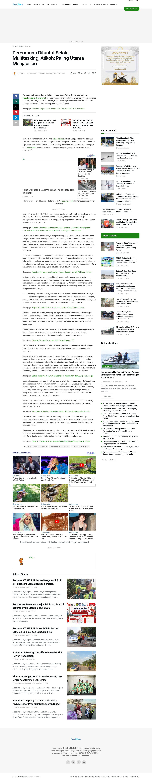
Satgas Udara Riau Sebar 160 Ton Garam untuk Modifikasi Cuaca (126, 273)
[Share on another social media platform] (16, 123)
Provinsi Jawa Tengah (80, 446)
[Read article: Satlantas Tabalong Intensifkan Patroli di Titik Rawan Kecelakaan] (81, 661)
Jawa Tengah (58, 139)
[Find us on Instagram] (79, 762)
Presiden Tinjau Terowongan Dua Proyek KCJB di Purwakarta (58, 109)
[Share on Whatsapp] (16, 101)
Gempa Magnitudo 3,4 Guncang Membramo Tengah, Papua (125, 183)
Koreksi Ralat (115, 776)
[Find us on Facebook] (68, 762)
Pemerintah (66, 4)
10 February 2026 (123, 148)
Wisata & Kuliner (99, 4)
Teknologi (85, 4)
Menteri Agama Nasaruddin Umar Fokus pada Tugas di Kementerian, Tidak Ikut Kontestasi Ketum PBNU (121, 423)
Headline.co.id (29, 98)
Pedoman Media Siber (93, 776)
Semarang (40, 98)
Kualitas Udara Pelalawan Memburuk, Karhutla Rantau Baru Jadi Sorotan (127, 301)
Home (29, 4)
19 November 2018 (110, 214)
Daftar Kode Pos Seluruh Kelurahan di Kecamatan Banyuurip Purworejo (62, 376)
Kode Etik (106, 776)
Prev (105, 460)
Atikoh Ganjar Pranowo (37, 446)
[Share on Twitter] (16, 107)
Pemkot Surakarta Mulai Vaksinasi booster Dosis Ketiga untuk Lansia (61, 441)
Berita (36, 4)
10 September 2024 (124, 204)
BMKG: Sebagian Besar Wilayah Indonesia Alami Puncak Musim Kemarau (126, 260)
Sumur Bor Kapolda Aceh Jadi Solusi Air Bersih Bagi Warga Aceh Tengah (127, 222)
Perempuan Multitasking (60, 446)
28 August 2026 (27, 707)
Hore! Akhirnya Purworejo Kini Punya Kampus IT (53, 340)
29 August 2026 (41, 130)
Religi (75, 4)
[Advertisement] (76, 24)
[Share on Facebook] (16, 96)
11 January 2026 (122, 227)
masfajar (106, 381)
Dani (16, 611)
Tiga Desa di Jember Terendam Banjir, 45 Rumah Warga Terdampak (61, 411)
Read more (108, 396)
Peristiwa (28, 46)
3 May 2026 (121, 176)
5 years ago (31, 73)
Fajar (21, 73)
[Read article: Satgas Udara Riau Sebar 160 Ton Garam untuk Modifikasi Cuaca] (107, 274)
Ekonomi (45, 4)
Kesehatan (55, 4)
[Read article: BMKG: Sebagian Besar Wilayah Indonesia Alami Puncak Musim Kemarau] (107, 261)
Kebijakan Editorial (76, 776)
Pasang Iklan (135, 776)
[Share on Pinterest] (16, 112)
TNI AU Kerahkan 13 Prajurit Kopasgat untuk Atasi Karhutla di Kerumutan (127, 329)
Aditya (17, 587)
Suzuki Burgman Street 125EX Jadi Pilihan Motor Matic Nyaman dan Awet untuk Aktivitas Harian (121, 416)
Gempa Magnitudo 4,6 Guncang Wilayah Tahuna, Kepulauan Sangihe (127, 155)
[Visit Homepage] (18, 4)
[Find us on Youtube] (84, 762)
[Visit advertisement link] (120, 65)
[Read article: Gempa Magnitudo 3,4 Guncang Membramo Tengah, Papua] (107, 185)
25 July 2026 (121, 161)
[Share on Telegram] (16, 117)
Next (112, 460)
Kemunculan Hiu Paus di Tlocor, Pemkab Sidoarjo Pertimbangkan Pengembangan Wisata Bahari (120, 375)
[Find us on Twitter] (73, 762)
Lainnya (113, 4)
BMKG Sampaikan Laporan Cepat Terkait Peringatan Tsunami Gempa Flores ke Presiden (119, 431)
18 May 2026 (121, 189)
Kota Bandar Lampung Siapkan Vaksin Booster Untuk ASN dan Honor (61, 272)
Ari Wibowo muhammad (23, 683)
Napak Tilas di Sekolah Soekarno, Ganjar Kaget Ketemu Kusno (58, 307)
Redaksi (125, 776)
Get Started (131, 9)
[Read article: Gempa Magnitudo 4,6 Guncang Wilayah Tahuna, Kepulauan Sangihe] (107, 157)
